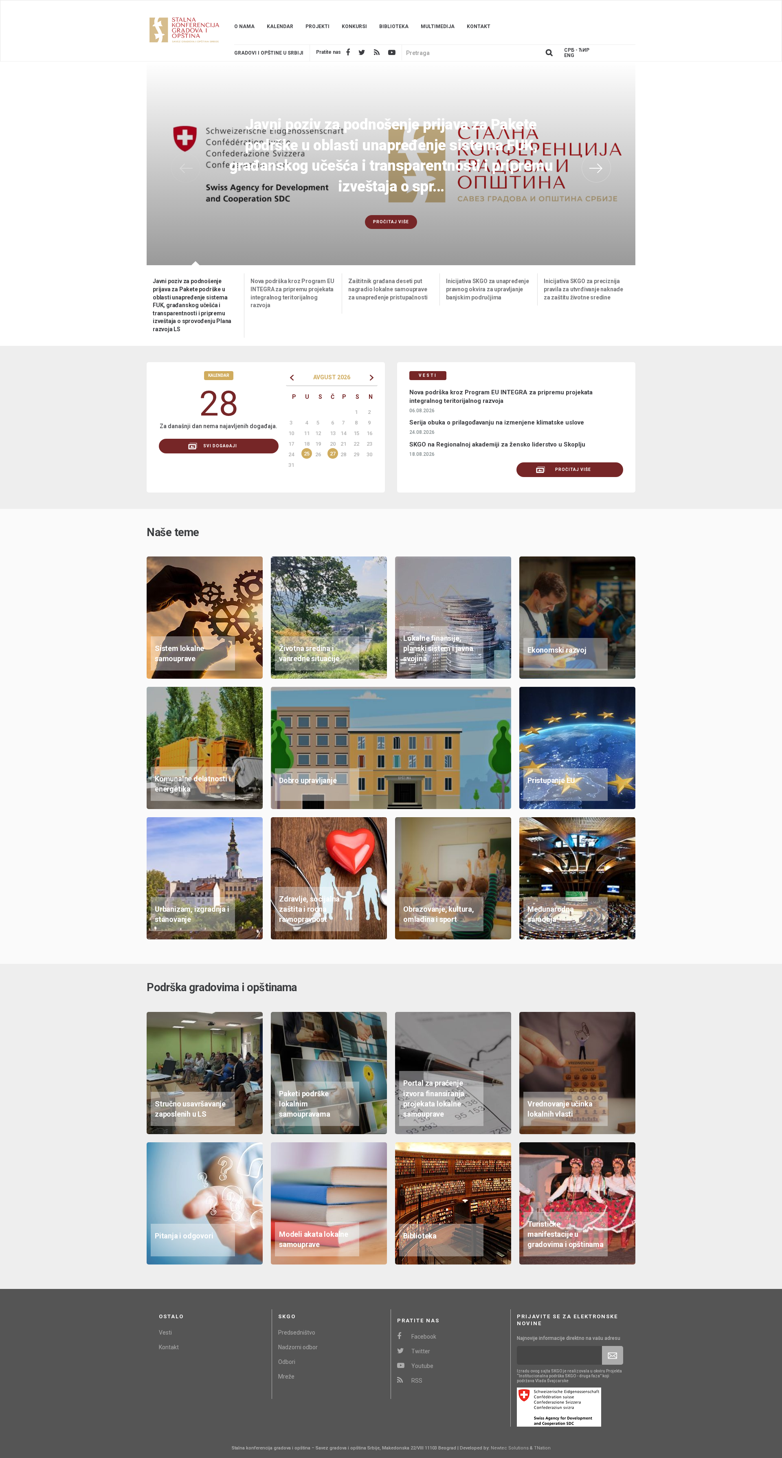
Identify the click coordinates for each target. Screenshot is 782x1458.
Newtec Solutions (510, 1448)
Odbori (286, 1362)
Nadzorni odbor (298, 1347)
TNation (542, 1448)
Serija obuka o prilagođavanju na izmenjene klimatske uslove (496, 422)
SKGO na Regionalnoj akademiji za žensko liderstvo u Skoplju (497, 444)
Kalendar (280, 26)
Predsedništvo (296, 1332)
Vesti (165, 1332)
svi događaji (220, 446)
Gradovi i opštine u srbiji (268, 53)
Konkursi (354, 26)
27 (333, 454)
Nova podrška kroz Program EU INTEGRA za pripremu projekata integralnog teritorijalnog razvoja (501, 397)
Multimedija (438, 26)
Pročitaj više (391, 201)
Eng (569, 55)
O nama (244, 26)
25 (307, 454)
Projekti (317, 26)
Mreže (286, 1376)
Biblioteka (394, 26)
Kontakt (478, 26)
